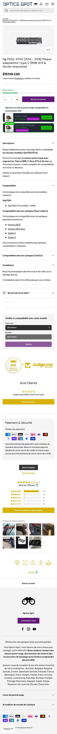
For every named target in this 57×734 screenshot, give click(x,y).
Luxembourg (19, 678)
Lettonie (48, 674)
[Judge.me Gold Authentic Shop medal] (25, 562)
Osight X (12, 237)
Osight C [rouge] (21, 116)
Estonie (33, 671)
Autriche (30, 668)
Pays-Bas (30, 678)
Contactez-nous (28, 620)
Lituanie (8, 678)
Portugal (11, 681)
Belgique (39, 668)
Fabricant (9, 323)
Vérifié (31, 572)
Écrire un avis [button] (28, 401)
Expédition (19, 78)
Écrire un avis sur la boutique (28, 510)
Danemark (24, 671)
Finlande (42, 671)
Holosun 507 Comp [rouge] (24, 125)
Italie (40, 674)
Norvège (40, 678)
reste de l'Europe (29, 684)
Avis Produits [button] (28, 467)
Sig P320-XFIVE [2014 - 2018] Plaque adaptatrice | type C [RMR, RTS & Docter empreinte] (27, 21)
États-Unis (43, 684)
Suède (39, 681)
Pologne (48, 678)
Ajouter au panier (38, 99)
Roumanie (21, 681)
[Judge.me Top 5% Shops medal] (48, 562)
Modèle (8, 332)
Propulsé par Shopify (24, 727)
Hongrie (26, 674)
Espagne (31, 681)
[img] (28, 482)
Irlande (33, 674)
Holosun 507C (14, 224)
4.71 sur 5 (35, 482)
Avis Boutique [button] (28, 473)
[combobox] (28, 10)
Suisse (46, 681)
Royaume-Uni (14, 684)
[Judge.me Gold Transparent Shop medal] (33, 562)
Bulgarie (48, 668)
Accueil (5, 18)
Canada (6, 671)
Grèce (18, 674)
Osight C (12, 233)
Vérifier (28, 344)
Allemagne (9, 674)
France (50, 671)
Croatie (14, 671)
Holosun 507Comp (16, 229)
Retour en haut (28, 583)
